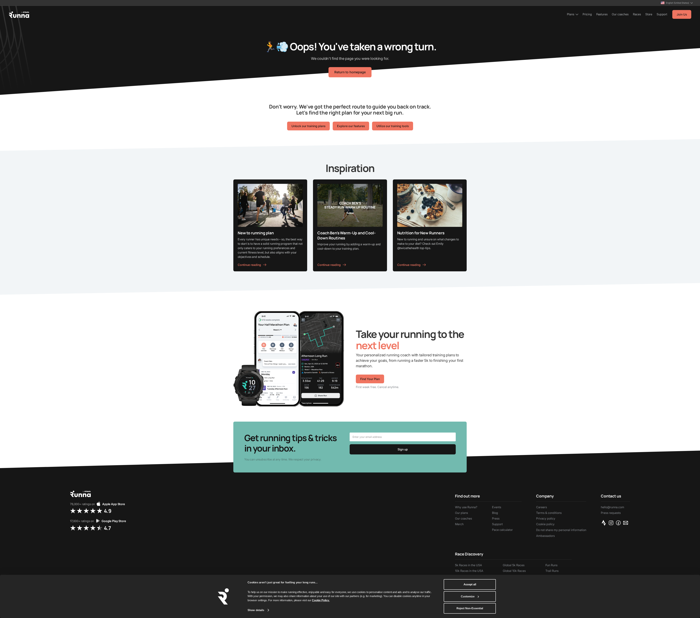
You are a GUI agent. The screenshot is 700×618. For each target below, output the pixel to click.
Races (637, 14)
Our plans (461, 513)
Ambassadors (545, 536)
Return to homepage (349, 72)
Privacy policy (545, 518)
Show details (256, 610)
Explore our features (351, 126)
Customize (468, 596)
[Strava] (604, 522)
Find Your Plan (370, 379)
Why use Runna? (466, 507)
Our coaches (620, 14)
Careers (541, 507)
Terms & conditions (549, 513)
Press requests (611, 513)
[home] (19, 14)
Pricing (587, 14)
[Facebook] (619, 522)
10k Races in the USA (469, 571)
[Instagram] (611, 522)
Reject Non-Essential (469, 608)
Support (662, 14)
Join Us (682, 14)
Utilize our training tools (392, 126)
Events (496, 507)
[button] (677, 3)
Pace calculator (502, 530)
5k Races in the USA (468, 565)
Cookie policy (545, 524)
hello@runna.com (612, 507)
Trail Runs (552, 571)
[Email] (626, 522)
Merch (459, 524)
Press (495, 518)
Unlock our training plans (308, 126)
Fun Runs (551, 565)
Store (648, 14)
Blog (495, 513)
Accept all (470, 584)
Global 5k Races (513, 565)
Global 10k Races (514, 571)
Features (602, 14)
